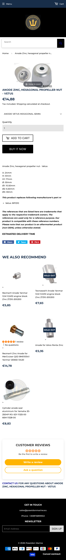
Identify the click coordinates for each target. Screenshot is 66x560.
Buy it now (17, 149)
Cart (61, 4)
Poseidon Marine (34, 543)
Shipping (21, 104)
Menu (9, 4)
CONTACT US (10, 483)
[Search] (60, 43)
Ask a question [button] (33, 469)
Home (5, 53)
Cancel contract (51, 554)
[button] (8, 341)
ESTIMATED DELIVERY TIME (18, 234)
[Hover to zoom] (33, 75)
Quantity (7, 122)
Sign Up (57, 528)
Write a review (33, 462)
